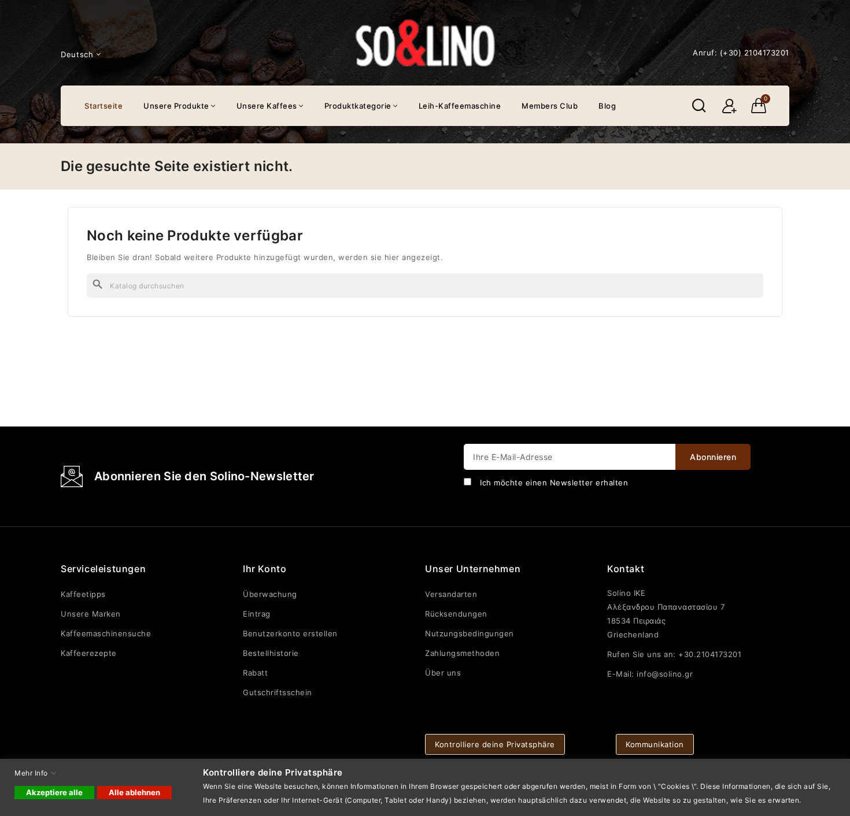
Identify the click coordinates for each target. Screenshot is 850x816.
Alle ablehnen (134, 792)
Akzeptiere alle (54, 792)
